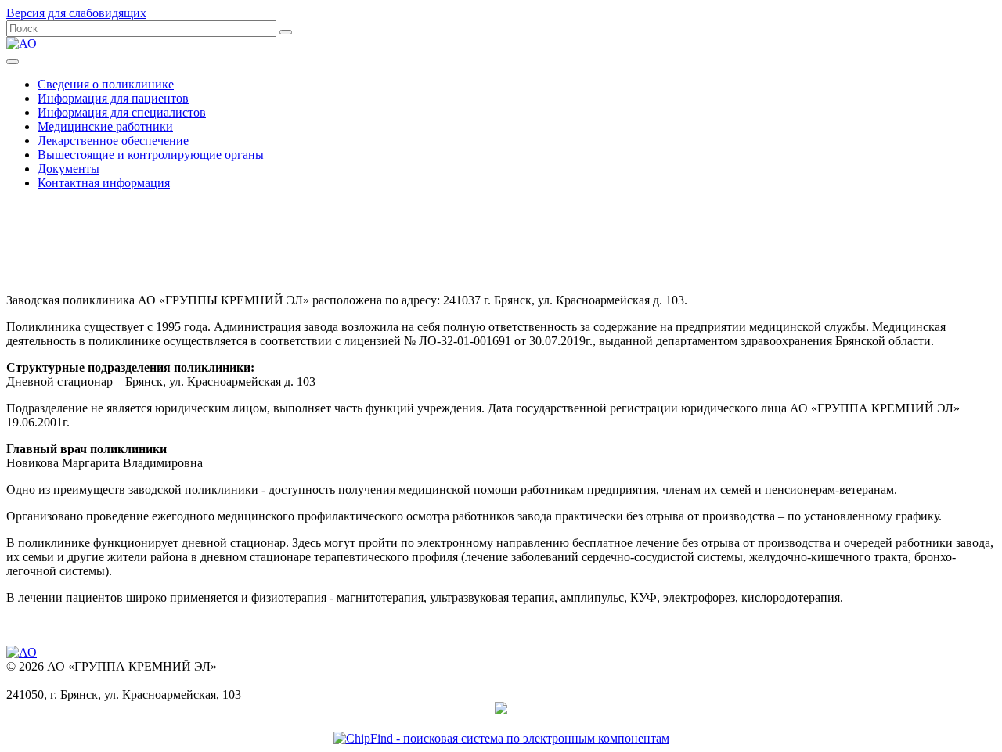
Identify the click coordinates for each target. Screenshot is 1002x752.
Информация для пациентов (113, 98)
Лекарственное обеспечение (113, 140)
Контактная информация (104, 182)
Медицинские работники (105, 126)
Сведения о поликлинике (106, 84)
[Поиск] (285, 32)
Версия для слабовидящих (76, 13)
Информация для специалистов (122, 112)
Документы (68, 168)
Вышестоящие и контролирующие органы (151, 154)
